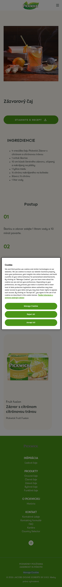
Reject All (31, 314)
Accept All (31, 323)
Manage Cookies (31, 306)
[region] (31, 293)
